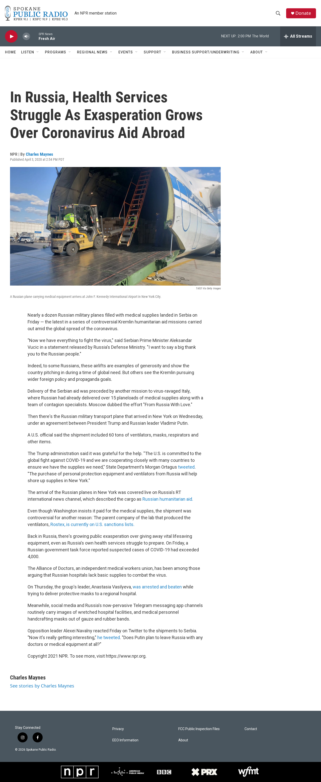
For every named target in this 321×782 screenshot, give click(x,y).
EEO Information (125, 740)
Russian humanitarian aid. (167, 499)
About (256, 52)
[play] (11, 36)
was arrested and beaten (157, 586)
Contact (251, 729)
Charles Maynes (39, 154)
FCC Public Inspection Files (199, 729)
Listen (27, 52)
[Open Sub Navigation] (38, 52)
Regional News (92, 52)
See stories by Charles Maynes (42, 686)
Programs (55, 52)
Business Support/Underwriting (205, 52)
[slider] (34, 36)
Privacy (118, 729)
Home (10, 52)
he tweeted (108, 637)
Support (152, 52)
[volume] (26, 36)
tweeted (186, 467)
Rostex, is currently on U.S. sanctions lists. (92, 524)
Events (125, 52)
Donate (303, 13)
